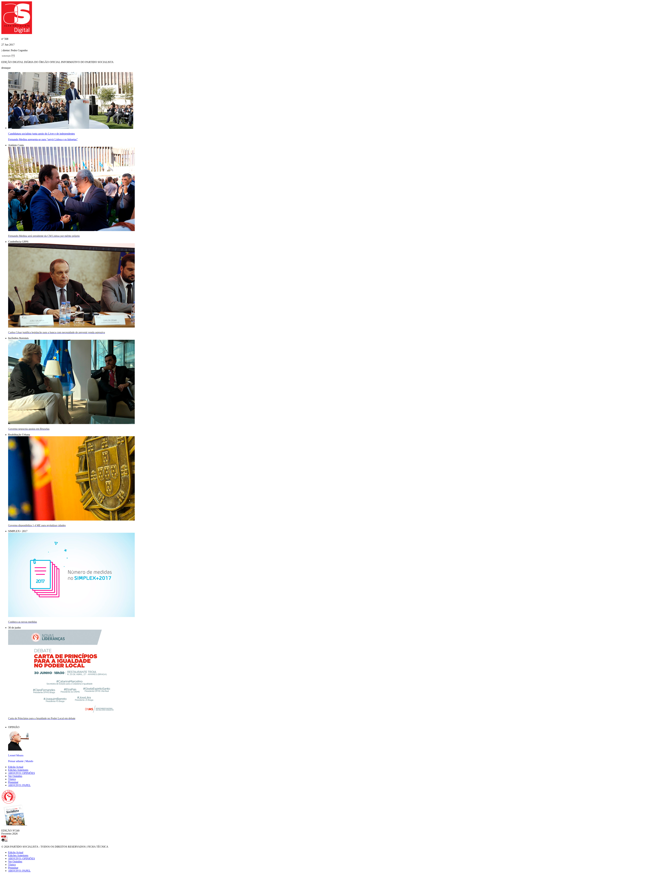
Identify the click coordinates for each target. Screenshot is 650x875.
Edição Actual (15, 766)
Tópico (12, 779)
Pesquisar (13, 782)
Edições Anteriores (18, 770)
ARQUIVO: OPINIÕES (21, 773)
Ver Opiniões (15, 776)
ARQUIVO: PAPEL (19, 785)
